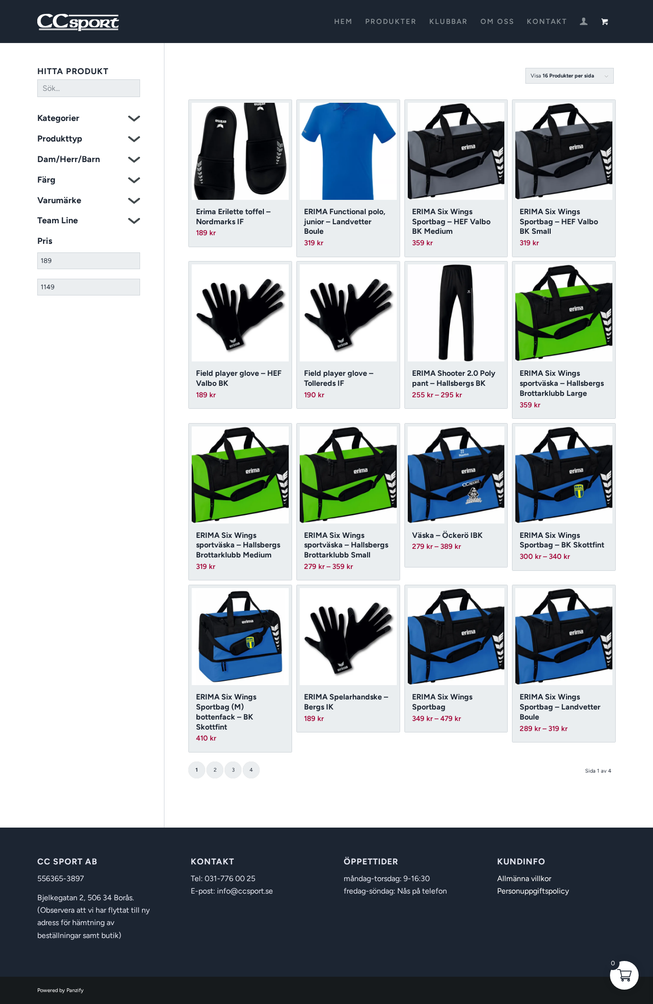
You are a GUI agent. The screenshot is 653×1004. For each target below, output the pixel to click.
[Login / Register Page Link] (584, 22)
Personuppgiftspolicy (533, 890)
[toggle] (134, 120)
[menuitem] (343, 21)
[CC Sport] (78, 21)
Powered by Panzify (60, 990)
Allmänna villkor (524, 878)
